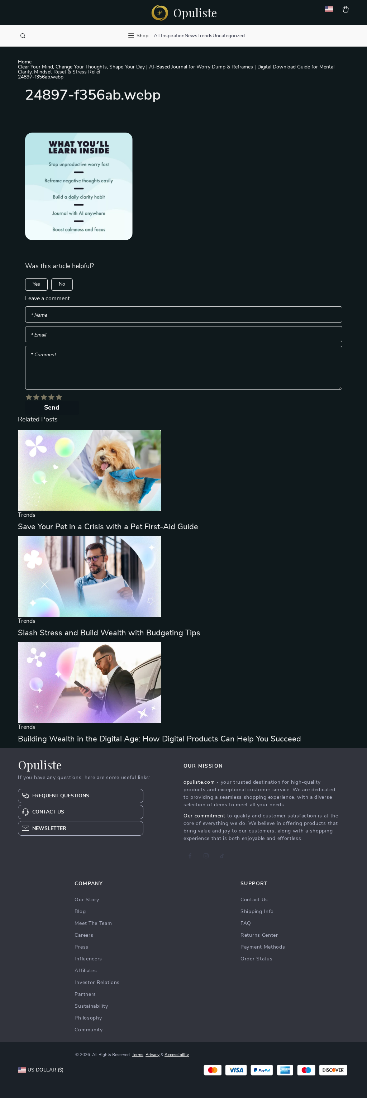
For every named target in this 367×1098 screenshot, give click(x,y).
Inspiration (173, 35)
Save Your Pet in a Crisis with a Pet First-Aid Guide (108, 527)
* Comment (43, 354)
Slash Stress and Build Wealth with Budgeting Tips (109, 633)
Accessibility (177, 1054)
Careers (84, 935)
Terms (137, 1054)
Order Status (256, 958)
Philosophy (88, 1018)
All (156, 35)
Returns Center (259, 935)
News (191, 35)
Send (51, 408)
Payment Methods (262, 947)
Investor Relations (97, 982)
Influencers (88, 958)
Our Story (87, 899)
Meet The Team (93, 923)
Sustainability (91, 1006)
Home (25, 62)
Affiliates (86, 970)
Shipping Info (257, 911)
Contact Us (254, 899)
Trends (205, 35)
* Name (38, 315)
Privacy (152, 1054)
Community (89, 1029)
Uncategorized (229, 35)
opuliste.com (199, 782)
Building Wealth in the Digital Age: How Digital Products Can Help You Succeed (159, 739)
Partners (85, 994)
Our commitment (204, 815)
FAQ (245, 923)
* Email (38, 335)
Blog (80, 911)
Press (82, 947)
